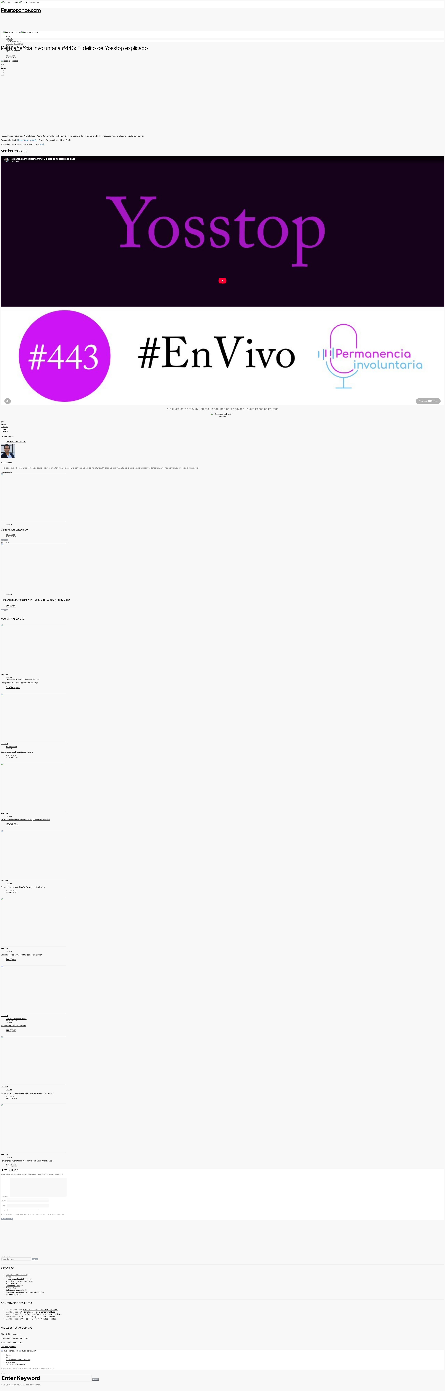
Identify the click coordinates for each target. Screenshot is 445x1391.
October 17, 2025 (12, 892)
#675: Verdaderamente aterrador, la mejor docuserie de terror (25, 819)
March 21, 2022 (11, 1166)
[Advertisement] (70, 116)
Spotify (33, 140)
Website (4, 1210)
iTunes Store (22, 140)
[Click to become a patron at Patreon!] (222, 416)
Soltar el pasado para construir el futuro (40, 1309)
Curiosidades (11, 1277)
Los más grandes (8, 1346)
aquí (42, 144)
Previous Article (6, 472)
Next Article (5, 542)
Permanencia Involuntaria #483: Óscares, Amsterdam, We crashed (27, 1093)
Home (8, 36)
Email (3, 1206)
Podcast (9, 40)
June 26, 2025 (11, 960)
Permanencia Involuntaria (16, 442)
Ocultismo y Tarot (13, 1286)
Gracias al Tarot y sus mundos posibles (44, 1314)
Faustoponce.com (21, 10)
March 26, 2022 (11, 1098)
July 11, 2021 (10, 56)
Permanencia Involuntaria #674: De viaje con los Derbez (23, 887)
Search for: (5, 1256)
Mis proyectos (15, 41)
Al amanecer (11, 1362)
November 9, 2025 (12, 824)
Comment (5, 1196)
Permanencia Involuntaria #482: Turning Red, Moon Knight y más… (27, 1161)
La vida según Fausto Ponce (17, 1279)
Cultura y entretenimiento (16, 1019)
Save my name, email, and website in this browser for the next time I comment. (34, 1214)
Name (3, 1201)
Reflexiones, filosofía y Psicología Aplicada (22, 679)
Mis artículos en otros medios (18, 1281)
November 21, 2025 (12, 757)
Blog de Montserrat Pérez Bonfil (15, 1338)
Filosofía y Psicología (14, 44)
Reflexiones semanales (15, 1290)
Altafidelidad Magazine (11, 1334)
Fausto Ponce (11, 57)
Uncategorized (12, 1294)
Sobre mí (9, 39)
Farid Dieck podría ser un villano (13, 1025)
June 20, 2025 (11, 1031)
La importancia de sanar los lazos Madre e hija (19, 683)
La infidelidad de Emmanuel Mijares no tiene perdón (21, 955)
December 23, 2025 (13, 688)
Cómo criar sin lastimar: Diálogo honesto (17, 752)
